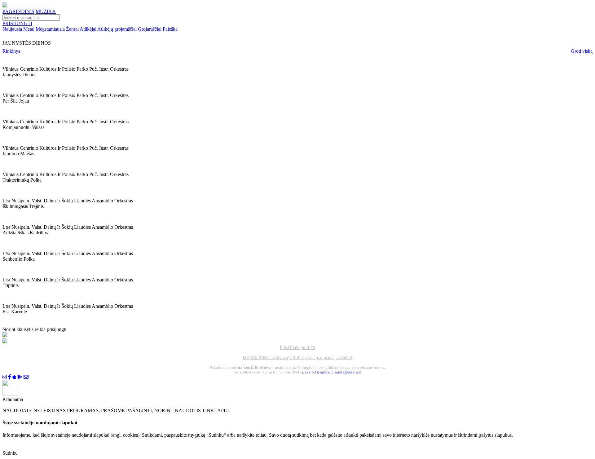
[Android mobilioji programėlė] (19, 377)
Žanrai (72, 29)
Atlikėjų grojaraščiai (117, 29)
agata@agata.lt (348, 372)
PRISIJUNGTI (17, 23)
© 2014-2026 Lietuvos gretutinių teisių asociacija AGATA (298, 357)
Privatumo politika (297, 347)
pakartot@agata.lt (317, 372)
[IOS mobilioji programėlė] (14, 377)
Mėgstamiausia (50, 29)
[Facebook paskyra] (9, 377)
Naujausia (12, 29)
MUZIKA (46, 11)
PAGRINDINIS (18, 11)
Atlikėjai (88, 29)
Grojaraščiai (149, 29)
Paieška (170, 29)
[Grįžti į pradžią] (4, 5)
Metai (28, 29)
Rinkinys (11, 51)
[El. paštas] (26, 377)
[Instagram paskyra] (4, 377)
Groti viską (582, 51)
